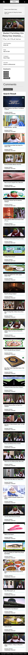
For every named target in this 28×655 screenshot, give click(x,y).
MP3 (5, 76)
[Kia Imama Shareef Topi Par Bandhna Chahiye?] (14, 193)
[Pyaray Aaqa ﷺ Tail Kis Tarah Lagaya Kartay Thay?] (14, 268)
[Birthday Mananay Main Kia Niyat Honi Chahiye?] (14, 398)
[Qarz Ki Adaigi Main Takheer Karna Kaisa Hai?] (14, 305)
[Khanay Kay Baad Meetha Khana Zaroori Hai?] (14, 565)
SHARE (6, 78)
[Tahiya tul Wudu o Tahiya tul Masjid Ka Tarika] (14, 638)
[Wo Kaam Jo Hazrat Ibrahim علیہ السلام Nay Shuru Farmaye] (14, 417)
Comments (8, 89)
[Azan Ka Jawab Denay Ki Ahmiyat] (14, 510)
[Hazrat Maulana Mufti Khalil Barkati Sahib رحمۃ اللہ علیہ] (14, 213)
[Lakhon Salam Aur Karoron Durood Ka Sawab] (14, 324)
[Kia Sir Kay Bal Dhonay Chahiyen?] (14, 343)
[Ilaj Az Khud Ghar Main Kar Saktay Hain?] (14, 472)
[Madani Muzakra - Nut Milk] (14, 120)
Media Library (14, 9)
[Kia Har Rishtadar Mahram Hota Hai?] (14, 157)
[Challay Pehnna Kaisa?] (14, 250)
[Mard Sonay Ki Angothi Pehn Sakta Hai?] (14, 175)
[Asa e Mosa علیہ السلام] (14, 584)
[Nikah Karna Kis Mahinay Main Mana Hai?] (14, 454)
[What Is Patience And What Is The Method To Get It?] (14, 101)
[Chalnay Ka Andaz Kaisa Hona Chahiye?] (14, 380)
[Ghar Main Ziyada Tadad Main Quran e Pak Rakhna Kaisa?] (14, 361)
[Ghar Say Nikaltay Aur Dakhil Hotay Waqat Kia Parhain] (14, 545)
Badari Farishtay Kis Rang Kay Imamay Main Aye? (13, 13)
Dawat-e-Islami (7, 9)
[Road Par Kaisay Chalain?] (14, 287)
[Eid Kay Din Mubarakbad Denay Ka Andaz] (14, 232)
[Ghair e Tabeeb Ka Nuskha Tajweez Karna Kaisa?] (14, 490)
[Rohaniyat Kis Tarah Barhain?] (14, 602)
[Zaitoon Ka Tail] (14, 620)
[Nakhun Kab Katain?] (14, 527)
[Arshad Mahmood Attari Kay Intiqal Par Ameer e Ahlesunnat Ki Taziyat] (14, 138)
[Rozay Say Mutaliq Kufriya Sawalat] (14, 437)
